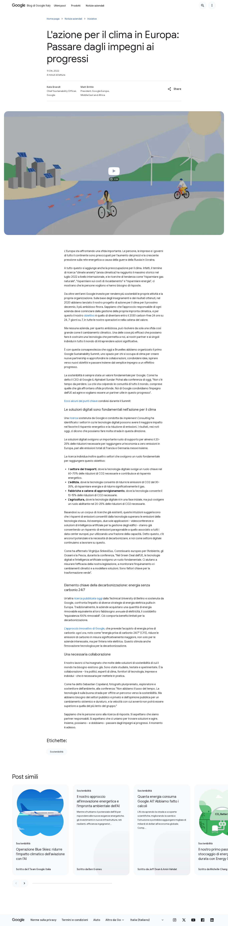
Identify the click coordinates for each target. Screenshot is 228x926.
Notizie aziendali (95, 5)
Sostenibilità (56, 751)
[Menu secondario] (212, 5)
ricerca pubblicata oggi (88, 598)
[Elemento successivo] (24, 883)
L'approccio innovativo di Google (84, 628)
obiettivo (89, 315)
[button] (174, 89)
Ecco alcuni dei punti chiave (81, 401)
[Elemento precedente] (16, 883)
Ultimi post (60, 5)
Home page (53, 18)
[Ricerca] (203, 5)
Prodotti (75, 5)
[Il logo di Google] (18, 920)
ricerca (73, 418)
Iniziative (92, 18)
